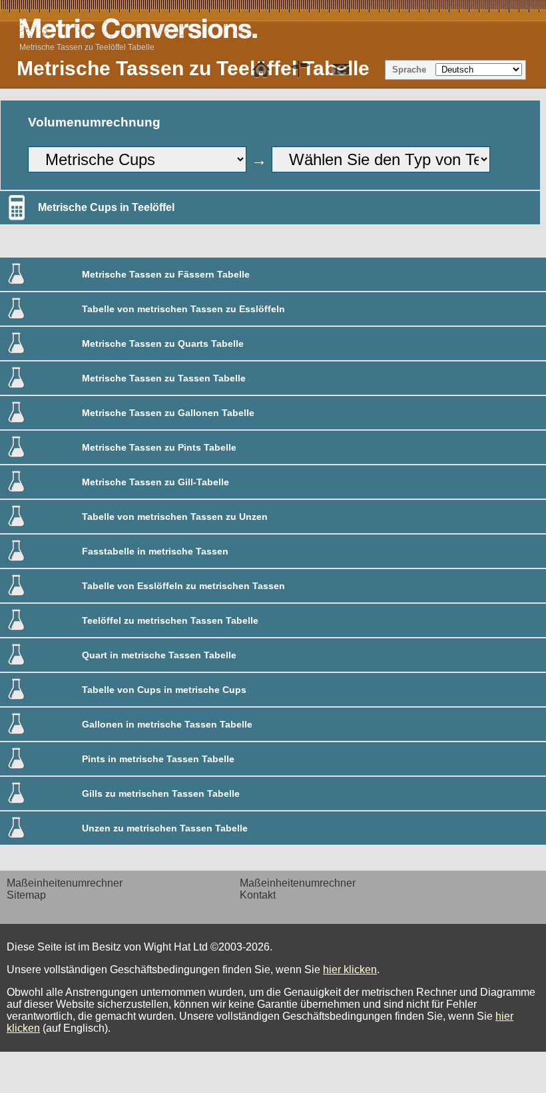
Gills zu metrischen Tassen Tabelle (161, 793)
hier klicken (350, 969)
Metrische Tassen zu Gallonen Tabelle (168, 412)
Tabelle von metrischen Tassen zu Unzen (175, 516)
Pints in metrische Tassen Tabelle (158, 759)
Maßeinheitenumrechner (65, 883)
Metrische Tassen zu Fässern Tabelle (166, 274)
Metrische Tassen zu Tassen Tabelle (164, 378)
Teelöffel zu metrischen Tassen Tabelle (170, 620)
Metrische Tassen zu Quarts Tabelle (163, 343)
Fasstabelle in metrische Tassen (155, 551)
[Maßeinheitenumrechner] (261, 70)
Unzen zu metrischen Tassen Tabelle (165, 828)
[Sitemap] (301, 70)
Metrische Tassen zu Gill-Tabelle (155, 482)
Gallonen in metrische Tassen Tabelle (167, 724)
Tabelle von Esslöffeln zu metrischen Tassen (183, 585)
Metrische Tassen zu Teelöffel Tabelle (86, 47)
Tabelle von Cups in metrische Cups (164, 689)
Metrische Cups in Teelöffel (106, 207)
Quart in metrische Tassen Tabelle (159, 655)
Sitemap (26, 895)
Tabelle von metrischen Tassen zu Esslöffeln (183, 309)
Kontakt (258, 895)
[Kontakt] (341, 70)
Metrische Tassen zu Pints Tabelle (159, 447)
